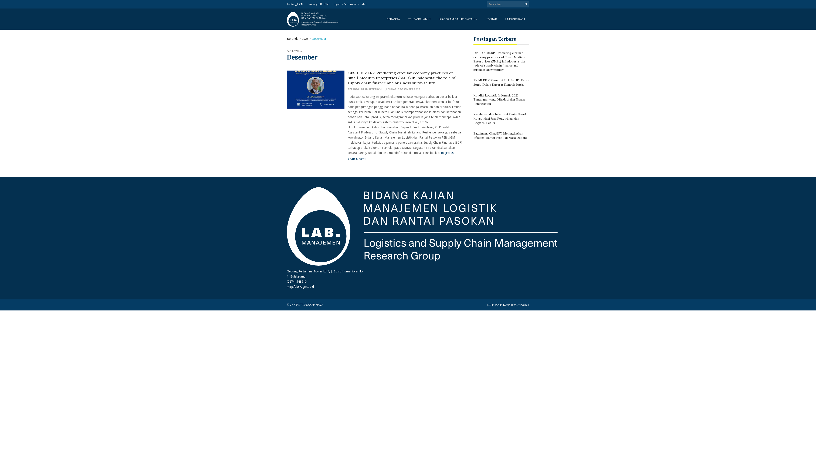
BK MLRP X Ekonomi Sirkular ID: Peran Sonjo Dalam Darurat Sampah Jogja (501, 82)
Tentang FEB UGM (318, 4)
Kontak (491, 19)
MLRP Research (371, 89)
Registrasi (447, 153)
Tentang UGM (295, 4)
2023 (305, 39)
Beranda (393, 19)
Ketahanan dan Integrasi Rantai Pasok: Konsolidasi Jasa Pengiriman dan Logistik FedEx (500, 118)
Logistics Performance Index (350, 4)
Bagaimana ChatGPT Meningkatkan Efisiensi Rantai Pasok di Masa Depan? (500, 136)
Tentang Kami (418, 19)
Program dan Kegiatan (457, 19)
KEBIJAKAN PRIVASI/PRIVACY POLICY (508, 305)
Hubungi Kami (515, 19)
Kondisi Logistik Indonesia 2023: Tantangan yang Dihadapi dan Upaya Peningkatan (499, 100)
